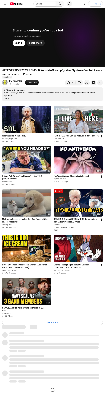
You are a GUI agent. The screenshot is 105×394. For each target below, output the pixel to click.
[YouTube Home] (16, 4)
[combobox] (45, 3)
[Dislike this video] (79, 82)
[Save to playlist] (93, 82)
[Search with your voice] (69, 4)
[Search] (60, 4)
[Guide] (5, 3)
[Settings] (84, 3)
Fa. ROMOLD (15, 81)
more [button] (7, 98)
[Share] (87, 82)
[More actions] (100, 82)
